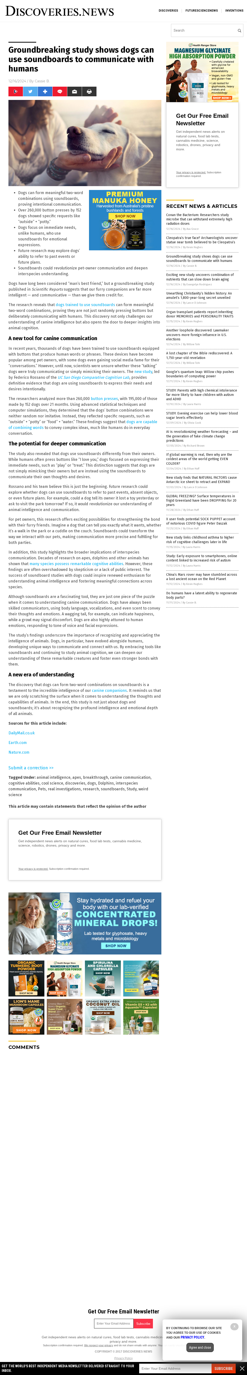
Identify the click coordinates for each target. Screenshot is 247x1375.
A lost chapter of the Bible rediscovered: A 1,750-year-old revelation (199, 355)
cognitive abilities (24, 783)
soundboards (113, 789)
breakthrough (95, 777)
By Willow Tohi (191, 344)
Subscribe (223, 1368)
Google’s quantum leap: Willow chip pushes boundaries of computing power (200, 374)
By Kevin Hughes (193, 247)
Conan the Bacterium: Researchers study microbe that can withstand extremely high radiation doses (199, 219)
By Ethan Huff (191, 468)
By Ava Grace (191, 229)
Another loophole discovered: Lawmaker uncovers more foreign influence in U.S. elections (197, 334)
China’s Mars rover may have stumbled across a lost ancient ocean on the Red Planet (201, 577)
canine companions (109, 690)
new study (143, 371)
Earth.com (17, 742)
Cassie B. (42, 81)
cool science (52, 783)
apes (76, 777)
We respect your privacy (98, 1345)
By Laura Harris (192, 404)
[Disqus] (84, 1114)
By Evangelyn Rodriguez (197, 284)
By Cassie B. (190, 265)
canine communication (130, 777)
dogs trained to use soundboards (85, 304)
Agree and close (200, 1347)
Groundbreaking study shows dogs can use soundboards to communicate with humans (199, 258)
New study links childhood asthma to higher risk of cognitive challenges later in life (200, 539)
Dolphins (106, 783)
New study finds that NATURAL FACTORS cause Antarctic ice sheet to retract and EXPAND (201, 480)
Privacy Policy (123, 1358)
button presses (104, 398)
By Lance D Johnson (194, 302)
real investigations (64, 789)
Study (132, 789)
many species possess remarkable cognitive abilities (76, 563)
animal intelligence (53, 777)
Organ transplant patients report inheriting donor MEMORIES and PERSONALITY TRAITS (199, 314)
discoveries (168, 10)
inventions (234, 10)
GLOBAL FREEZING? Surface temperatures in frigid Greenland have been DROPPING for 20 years (201, 500)
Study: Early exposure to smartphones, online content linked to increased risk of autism (201, 558)
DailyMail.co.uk (21, 733)
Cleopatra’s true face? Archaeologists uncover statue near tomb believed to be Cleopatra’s (202, 240)
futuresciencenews (201, 10)
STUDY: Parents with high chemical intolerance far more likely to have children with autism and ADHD (201, 394)
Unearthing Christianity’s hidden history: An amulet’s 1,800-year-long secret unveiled (199, 295)
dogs (91, 783)
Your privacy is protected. (33, 868)
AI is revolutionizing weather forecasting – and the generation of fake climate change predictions (202, 436)
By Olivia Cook (192, 422)
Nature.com (18, 752)
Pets (42, 789)
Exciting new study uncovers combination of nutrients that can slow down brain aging (200, 277)
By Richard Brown (194, 445)
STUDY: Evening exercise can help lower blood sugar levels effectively (202, 415)
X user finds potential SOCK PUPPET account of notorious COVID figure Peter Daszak (200, 521)
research (91, 789)
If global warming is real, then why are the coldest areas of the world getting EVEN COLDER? (199, 459)
